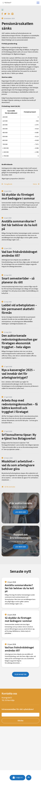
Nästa (35, 184)
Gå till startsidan (9, 487)
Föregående (8, 184)
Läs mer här (20, 512)
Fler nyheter (20, 674)
